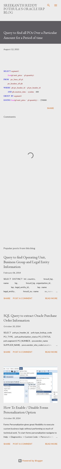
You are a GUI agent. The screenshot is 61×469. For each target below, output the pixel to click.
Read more (51, 298)
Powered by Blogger (32, 460)
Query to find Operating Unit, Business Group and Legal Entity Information (26, 262)
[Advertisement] (30, 216)
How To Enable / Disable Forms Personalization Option (26, 409)
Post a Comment (22, 298)
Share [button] (50, 108)
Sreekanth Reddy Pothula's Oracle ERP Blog (24, 9)
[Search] (48, 5)
